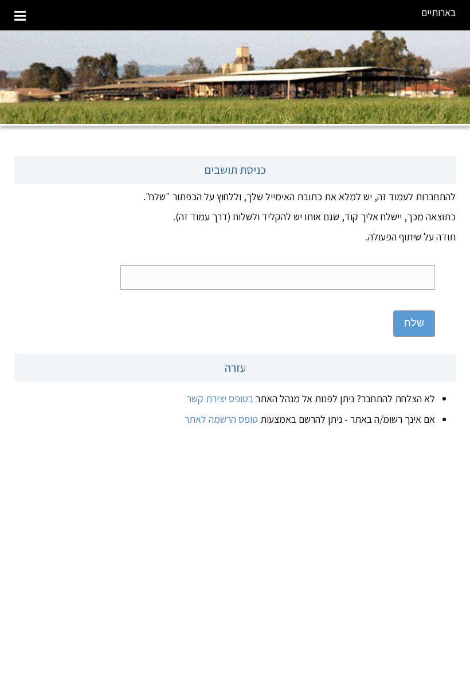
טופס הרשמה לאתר (221, 419)
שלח (414, 323)
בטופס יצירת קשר (220, 398)
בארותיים (438, 12)
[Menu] (20, 15)
